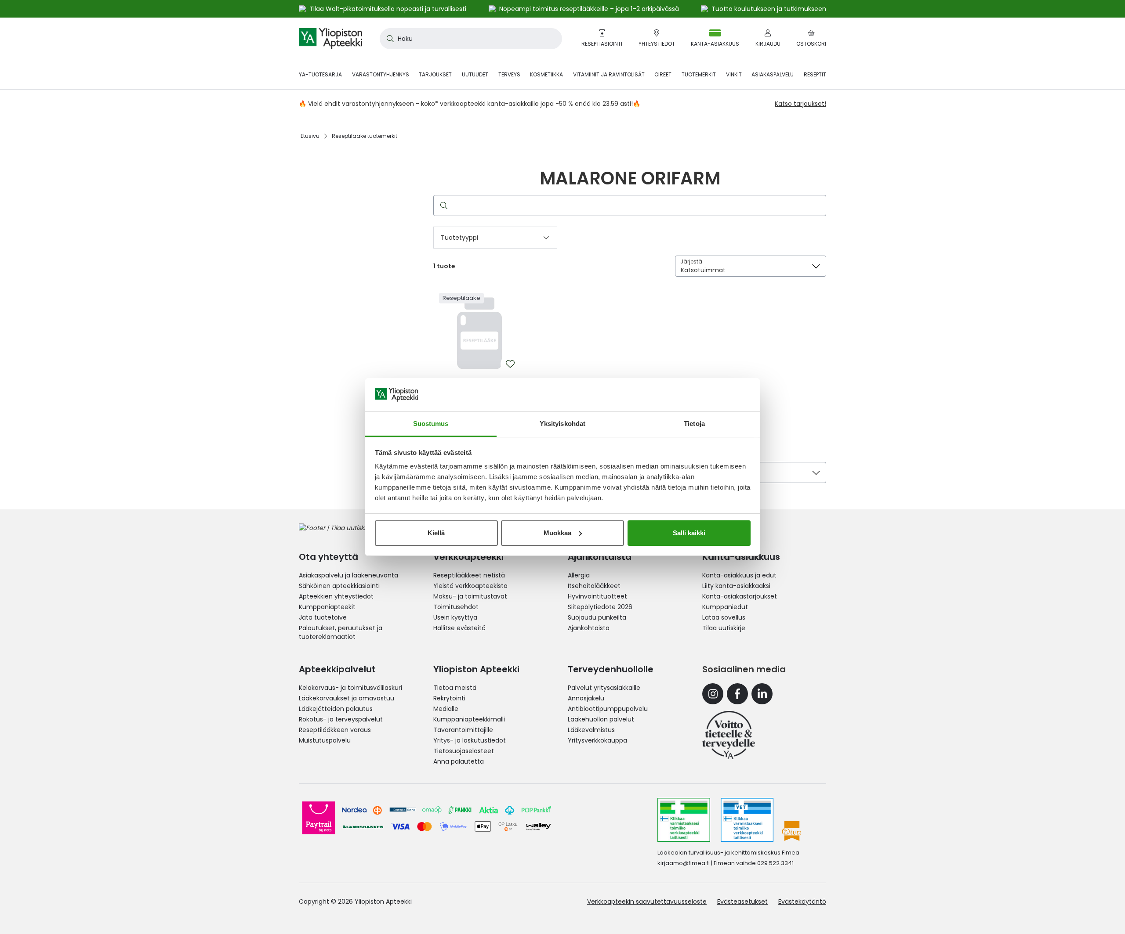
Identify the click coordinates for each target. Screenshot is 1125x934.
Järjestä (691, 261)
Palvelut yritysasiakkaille (604, 687)
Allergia (579, 575)
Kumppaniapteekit (327, 606)
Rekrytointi (449, 698)
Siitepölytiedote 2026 (600, 606)
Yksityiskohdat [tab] (562, 423)
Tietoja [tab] (694, 423)
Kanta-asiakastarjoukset (739, 596)
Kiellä (436, 533)
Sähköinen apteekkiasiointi (339, 585)
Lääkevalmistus (591, 729)
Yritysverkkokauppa (597, 740)
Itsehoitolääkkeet (594, 585)
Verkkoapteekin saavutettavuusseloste (647, 901)
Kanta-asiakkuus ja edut (739, 575)
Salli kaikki (689, 533)
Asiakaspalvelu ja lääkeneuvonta (348, 575)
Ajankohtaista (589, 628)
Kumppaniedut (725, 606)
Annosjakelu (586, 698)
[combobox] (471, 38)
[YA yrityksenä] (728, 735)
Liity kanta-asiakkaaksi (736, 585)
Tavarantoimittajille (463, 729)
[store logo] (330, 38)
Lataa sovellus (723, 617)
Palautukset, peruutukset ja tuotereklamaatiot (340, 632)
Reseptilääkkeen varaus (335, 729)
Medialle (445, 708)
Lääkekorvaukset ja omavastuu (346, 698)
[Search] (442, 205)
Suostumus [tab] (431, 423)
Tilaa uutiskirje (723, 628)
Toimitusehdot (456, 606)
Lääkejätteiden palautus (336, 708)
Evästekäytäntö (802, 901)
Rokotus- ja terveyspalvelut (341, 719)
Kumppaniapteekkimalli (469, 719)
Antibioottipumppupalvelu (608, 708)
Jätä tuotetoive (323, 617)
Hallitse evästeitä (459, 628)
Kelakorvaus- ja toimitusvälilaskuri (350, 687)
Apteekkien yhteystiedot (336, 596)
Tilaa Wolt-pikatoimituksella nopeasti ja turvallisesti (387, 8)
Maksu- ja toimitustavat (470, 596)
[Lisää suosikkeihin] (510, 364)
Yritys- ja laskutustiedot (469, 740)
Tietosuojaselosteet (463, 750)
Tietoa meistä (454, 687)
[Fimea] (683, 820)
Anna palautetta (458, 761)
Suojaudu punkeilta (597, 617)
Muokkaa (557, 533)
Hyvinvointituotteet (597, 596)
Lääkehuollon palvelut (601, 719)
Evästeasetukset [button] (742, 901)
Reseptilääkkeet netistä (469, 575)
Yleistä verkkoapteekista (470, 585)
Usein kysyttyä (455, 617)
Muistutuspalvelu (325, 740)
